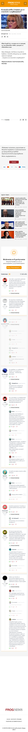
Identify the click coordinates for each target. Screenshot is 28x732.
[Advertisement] (14, 82)
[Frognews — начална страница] (14, 710)
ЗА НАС (8, 719)
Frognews (7, 119)
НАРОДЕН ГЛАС (4, 34)
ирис (5, 304)
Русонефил (14, 331)
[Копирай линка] (2, 37)
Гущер (13, 339)
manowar (14, 549)
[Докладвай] (16, 291)
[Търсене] (2, 3)
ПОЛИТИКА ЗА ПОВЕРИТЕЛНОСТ (14, 721)
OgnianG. (5, 476)
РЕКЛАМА (19, 719)
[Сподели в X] (7, 37)
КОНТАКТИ (13, 719)
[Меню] (25, 3)
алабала (14, 356)
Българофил (5, 374)
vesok (5, 284)
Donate (14, 162)
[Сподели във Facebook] (5, 37)
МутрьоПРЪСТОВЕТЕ (17, 494)
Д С (5, 581)
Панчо (4, 536)
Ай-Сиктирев (15, 518)
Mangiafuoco (15, 348)
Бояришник (5, 511)
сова (5, 402)
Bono (13, 411)
